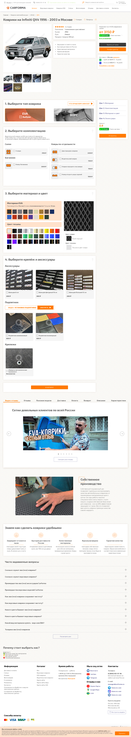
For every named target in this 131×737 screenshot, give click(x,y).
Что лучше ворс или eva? (79, 104)
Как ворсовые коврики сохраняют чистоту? (24, 603)
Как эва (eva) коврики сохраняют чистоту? (24, 596)
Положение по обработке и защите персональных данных (16, 688)
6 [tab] (72, 454)
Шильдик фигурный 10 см (48, 292)
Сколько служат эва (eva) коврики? (20, 570)
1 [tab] (59, 454)
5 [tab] (69, 454)
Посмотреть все (65, 636)
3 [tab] (64, 454)
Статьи (70, 8)
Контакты (115, 8)
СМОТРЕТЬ (44, 308)
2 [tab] (61, 454)
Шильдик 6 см (14, 292)
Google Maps (94, 690)
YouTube (93, 674)
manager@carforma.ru (116, 684)
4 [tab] (67, 454)
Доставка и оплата (102, 8)
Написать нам (116, 688)
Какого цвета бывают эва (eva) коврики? (23, 610)
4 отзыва (68, 27)
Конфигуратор (112, 49)
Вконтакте (94, 670)
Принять (122, 733)
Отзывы (90, 8)
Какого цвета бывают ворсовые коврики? (23, 616)
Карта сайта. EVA (42, 685)
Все (38, 670)
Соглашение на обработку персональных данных (13, 692)
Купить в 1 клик (113, 45)
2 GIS (92, 693)
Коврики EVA (60, 8)
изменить (116, 57)
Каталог (34, 8)
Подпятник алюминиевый (18, 335)
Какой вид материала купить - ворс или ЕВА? (24, 623)
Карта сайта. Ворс (43, 682)
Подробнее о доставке (106, 65)
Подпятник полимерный (47, 335)
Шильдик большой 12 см (77, 292)
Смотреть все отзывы (65, 459)
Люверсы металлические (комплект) (18, 371)
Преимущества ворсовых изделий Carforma (24, 590)
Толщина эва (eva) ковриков (17, 629)
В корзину (49, 387)
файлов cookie (102, 731)
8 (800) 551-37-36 (41, 2)
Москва (9, 2)
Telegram (93, 678)
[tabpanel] (65, 433)
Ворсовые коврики (46, 8)
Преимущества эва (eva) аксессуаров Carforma (25, 583)
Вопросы (89, 20)
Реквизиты (8, 682)
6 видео (79, 20)
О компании (8, 680)
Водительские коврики (45, 678)
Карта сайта (41, 680)
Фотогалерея (80, 8)
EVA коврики (41, 675)
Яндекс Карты (95, 686)
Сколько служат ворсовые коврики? (21, 577)
